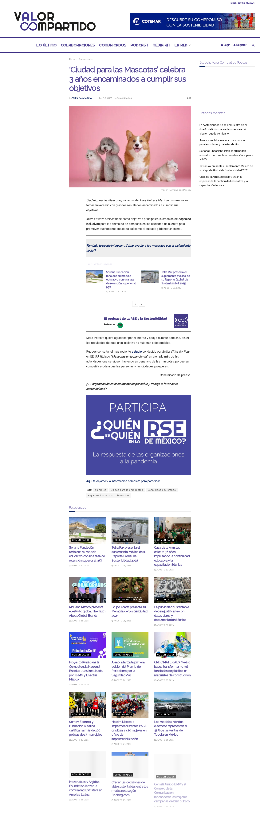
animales (100, 490)
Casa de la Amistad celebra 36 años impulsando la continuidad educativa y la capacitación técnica (172, 556)
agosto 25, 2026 (165, 680)
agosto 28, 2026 (80, 621)
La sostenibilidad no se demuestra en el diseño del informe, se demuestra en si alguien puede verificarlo (223, 129)
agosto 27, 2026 (165, 625)
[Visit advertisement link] (192, 21)
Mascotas (123, 495)
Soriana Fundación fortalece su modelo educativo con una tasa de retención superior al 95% (121, 279)
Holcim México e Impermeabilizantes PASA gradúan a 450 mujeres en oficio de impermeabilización (129, 730)
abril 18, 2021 (105, 98)
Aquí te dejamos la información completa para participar (123, 481)
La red (181, 45)
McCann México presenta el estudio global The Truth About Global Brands (87, 611)
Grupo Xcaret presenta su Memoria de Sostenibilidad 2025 (129, 611)
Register (241, 44)
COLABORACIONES (78, 45)
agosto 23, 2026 (80, 799)
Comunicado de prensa (162, 490)
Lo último (46, 45)
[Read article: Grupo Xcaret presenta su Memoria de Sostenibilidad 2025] (130, 590)
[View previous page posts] (135, 304)
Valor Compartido (82, 98)
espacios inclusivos (100, 495)
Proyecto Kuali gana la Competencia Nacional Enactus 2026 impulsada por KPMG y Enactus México (86, 670)
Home (72, 59)
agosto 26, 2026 (122, 680)
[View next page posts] (142, 304)
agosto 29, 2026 (172, 288)
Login (226, 44)
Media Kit (161, 45)
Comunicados (112, 45)
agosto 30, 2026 (117, 291)
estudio (137, 351)
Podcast (139, 45)
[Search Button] (253, 45)
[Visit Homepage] (52, 21)
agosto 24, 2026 (122, 744)
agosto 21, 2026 (122, 799)
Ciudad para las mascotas (127, 490)
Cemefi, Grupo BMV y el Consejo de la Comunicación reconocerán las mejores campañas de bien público (172, 790)
